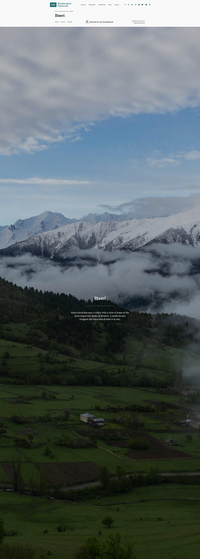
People (69, 22)
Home (57, 22)
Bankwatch (61, 5)
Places (63, 22)
